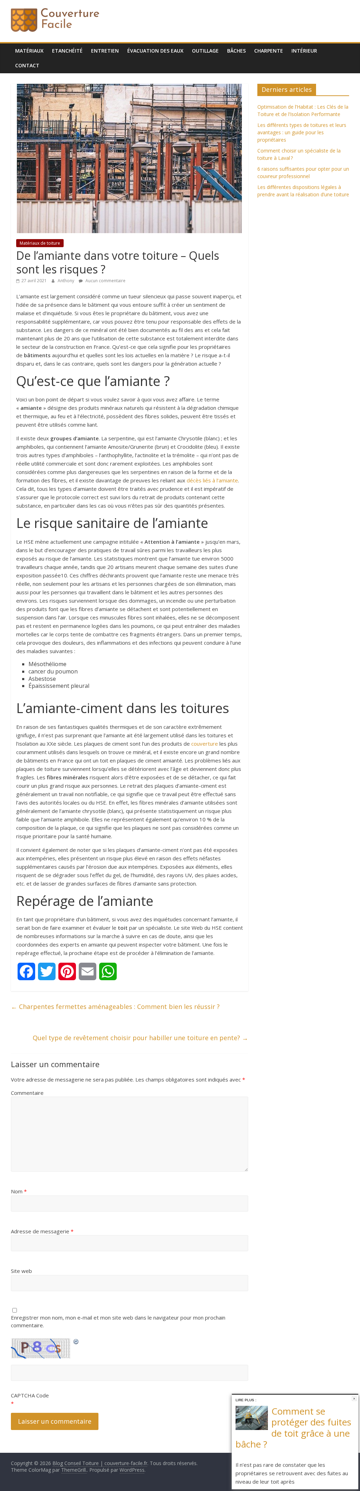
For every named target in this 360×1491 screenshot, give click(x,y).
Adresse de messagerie (42, 1231)
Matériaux (29, 50)
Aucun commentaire (105, 281)
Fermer (354, 1398)
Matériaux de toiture (40, 243)
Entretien (105, 50)
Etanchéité (67, 50)
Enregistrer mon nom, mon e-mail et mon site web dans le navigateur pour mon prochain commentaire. (118, 1321)
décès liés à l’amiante (212, 480)
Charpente (268, 50)
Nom (19, 1191)
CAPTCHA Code (30, 1395)
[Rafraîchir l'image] (76, 1340)
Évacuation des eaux (155, 50)
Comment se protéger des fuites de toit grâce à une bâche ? (293, 1427)
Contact (27, 65)
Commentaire (27, 1092)
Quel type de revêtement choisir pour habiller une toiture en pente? (140, 1037)
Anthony (66, 281)
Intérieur (304, 50)
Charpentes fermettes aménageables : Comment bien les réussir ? (115, 1006)
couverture (204, 743)
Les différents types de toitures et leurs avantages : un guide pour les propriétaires (301, 132)
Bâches (236, 50)
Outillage (205, 50)
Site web (21, 1270)
